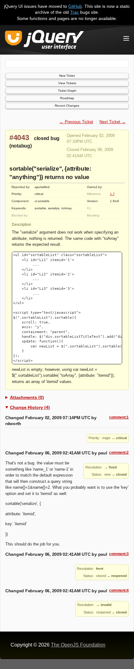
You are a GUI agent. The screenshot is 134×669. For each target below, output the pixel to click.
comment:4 (119, 590)
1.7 (112, 194)
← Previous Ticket (76, 121)
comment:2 (119, 452)
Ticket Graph (67, 90)
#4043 (19, 137)
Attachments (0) (27, 397)
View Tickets (67, 83)
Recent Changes (67, 105)
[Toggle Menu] (126, 38)
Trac (74, 12)
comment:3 (119, 554)
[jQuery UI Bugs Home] (44, 41)
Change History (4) (30, 407)
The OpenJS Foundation (78, 644)
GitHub (75, 6)
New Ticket (67, 75)
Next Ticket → (112, 121)
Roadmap (67, 98)
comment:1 (119, 417)
